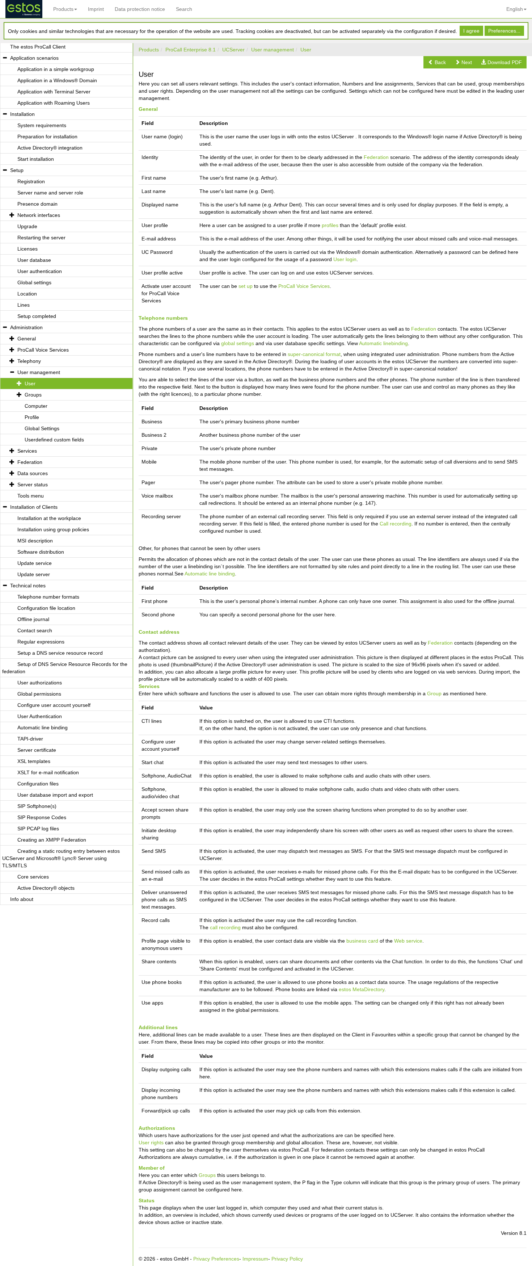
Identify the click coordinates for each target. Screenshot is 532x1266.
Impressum (255, 1259)
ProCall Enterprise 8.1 (190, 50)
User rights (151, 1142)
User (305, 50)
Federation (376, 157)
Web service (408, 941)
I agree (471, 31)
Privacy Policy (287, 1259)
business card (362, 941)
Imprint (96, 9)
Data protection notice (140, 9)
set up (245, 286)
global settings (237, 343)
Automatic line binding (210, 574)
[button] (437, 62)
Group (434, 693)
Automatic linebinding (383, 343)
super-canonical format (314, 354)
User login (344, 259)
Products (63, 9)
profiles (330, 225)
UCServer (233, 50)
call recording (225, 927)
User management (272, 50)
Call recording (395, 524)
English (514, 9)
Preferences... (504, 31)
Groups (207, 1175)
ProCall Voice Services (304, 286)
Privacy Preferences (216, 1259)
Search (184, 9)
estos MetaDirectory (361, 989)
